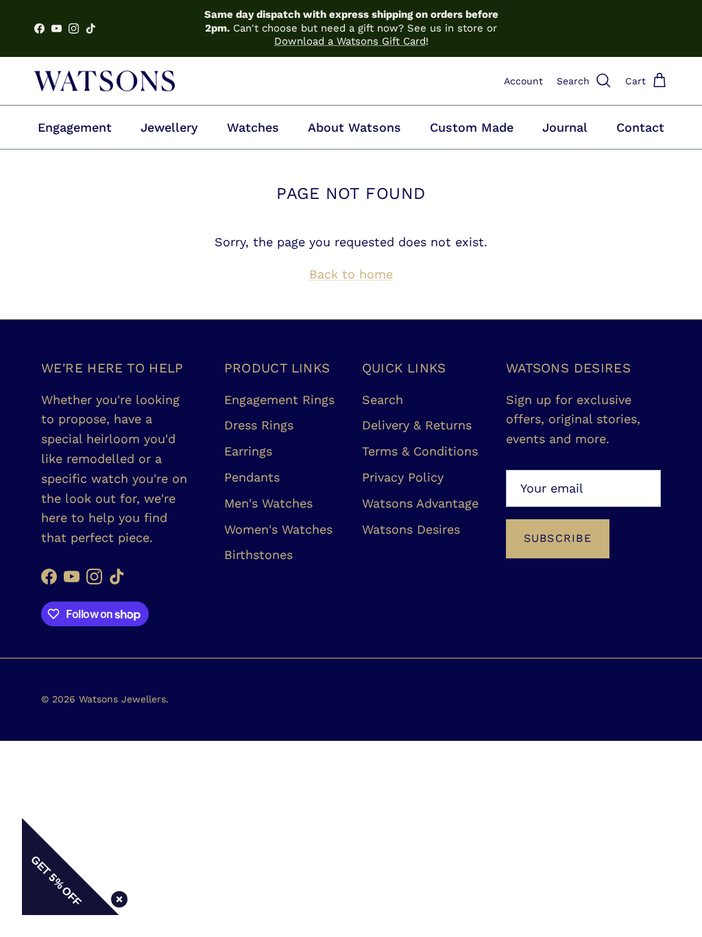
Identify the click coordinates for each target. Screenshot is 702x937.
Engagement (75, 127)
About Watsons (354, 127)
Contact (640, 127)
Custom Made (471, 127)
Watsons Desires (411, 529)
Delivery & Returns (417, 425)
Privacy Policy (403, 477)
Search (382, 399)
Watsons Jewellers (122, 698)
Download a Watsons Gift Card (350, 41)
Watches (253, 127)
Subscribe (558, 538)
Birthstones (258, 554)
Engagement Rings (279, 399)
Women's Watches (278, 529)
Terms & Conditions (420, 451)
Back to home (351, 274)
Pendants (252, 477)
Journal (565, 127)
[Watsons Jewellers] (104, 81)
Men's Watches (268, 503)
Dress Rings (258, 425)
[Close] (116, 896)
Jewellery (169, 127)
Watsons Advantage (420, 503)
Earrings (248, 451)
